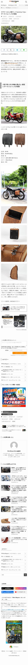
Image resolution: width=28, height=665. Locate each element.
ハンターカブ (18, 16)
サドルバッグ (11, 16)
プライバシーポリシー (18, 651)
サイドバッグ (4, 18)
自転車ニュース (8, 374)
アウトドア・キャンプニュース (11, 380)
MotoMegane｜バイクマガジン (12, 363)
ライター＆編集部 (9, 651)
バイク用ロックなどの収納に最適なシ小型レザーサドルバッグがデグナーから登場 (17, 308)
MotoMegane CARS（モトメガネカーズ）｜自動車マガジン (13, 370)
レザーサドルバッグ (6, 20)
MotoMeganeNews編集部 (14, 451)
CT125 (10, 18)
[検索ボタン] (26, 2)
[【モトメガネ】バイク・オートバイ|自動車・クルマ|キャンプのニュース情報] (14, 2)
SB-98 (13, 20)
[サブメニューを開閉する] (25, 364)
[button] (4, 50)
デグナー (5, 16)
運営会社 (3, 651)
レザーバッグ (16, 18)
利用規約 (24, 651)
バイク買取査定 (8, 366)
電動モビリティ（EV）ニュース (11, 377)
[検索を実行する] (25, 574)
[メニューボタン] (2, 2)
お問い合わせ (14, 652)
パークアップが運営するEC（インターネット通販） (13, 609)
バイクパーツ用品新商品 (7, 414)
